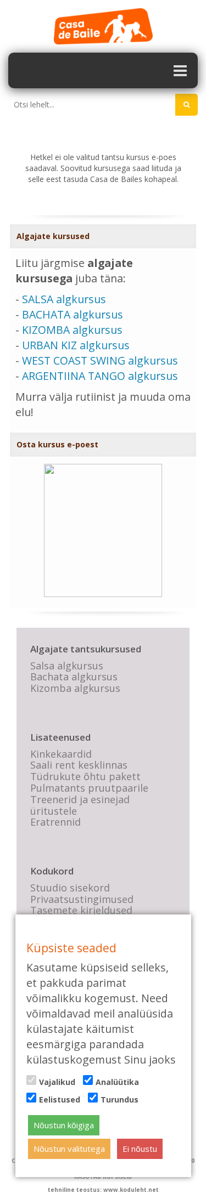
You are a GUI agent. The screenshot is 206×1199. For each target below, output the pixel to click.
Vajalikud (57, 1082)
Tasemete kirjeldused (81, 910)
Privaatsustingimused (81, 899)
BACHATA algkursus (72, 314)
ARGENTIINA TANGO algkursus (100, 375)
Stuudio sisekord (70, 887)
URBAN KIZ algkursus (76, 345)
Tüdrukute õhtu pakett (85, 776)
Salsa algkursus (66, 665)
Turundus (119, 1099)
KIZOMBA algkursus (72, 329)
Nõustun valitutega (69, 1148)
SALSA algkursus (64, 299)
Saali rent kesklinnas (78, 764)
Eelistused (59, 1099)
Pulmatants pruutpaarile (89, 787)
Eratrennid (55, 821)
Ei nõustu (140, 1148)
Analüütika (117, 1082)
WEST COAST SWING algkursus (100, 360)
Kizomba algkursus (75, 688)
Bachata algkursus (74, 676)
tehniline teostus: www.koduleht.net (103, 1190)
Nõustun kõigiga (64, 1125)
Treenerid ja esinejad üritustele (80, 805)
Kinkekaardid (61, 753)
